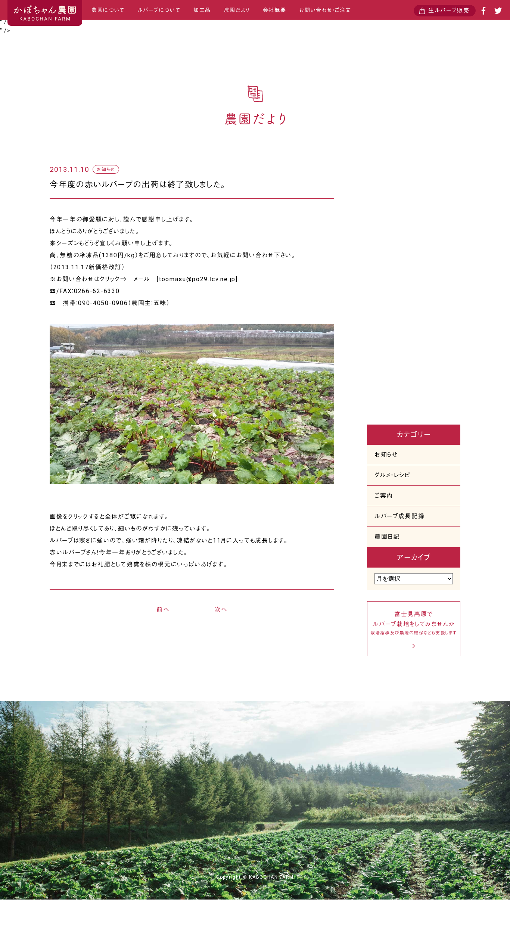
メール (142, 279)
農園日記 (387, 536)
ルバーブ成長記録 (399, 516)
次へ (221, 609)
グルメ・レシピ (392, 475)
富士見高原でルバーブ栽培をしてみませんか (413, 623)
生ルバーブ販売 (449, 10)
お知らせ (386, 454)
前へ (162, 609)
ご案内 (383, 495)
